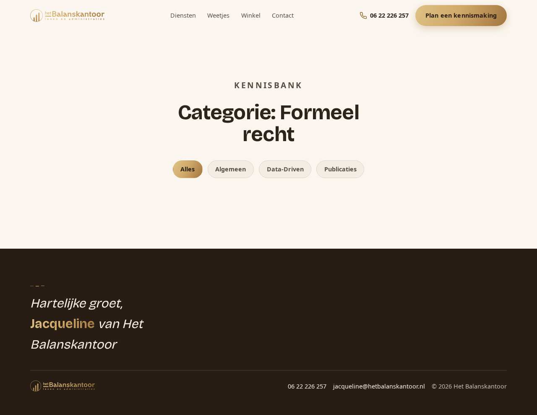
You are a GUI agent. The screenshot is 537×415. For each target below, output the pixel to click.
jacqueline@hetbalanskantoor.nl (379, 386)
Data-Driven (285, 169)
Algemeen (230, 169)
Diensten (183, 15)
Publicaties (340, 169)
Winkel (251, 15)
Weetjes (218, 15)
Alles (187, 169)
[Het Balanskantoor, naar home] (67, 15)
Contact (283, 15)
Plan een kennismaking (461, 15)
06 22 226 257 (307, 386)
